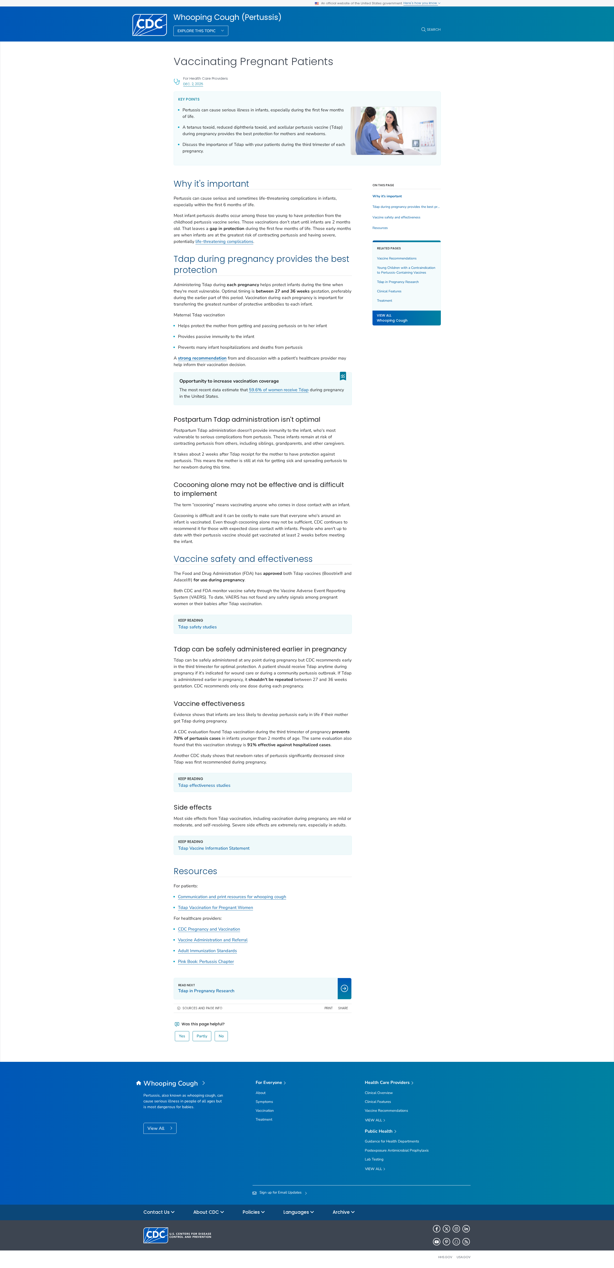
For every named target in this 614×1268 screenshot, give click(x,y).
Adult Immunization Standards (207, 951)
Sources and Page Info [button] (202, 1008)
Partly (202, 1036)
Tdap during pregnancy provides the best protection (406, 207)
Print (329, 1008)
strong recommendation (202, 358)
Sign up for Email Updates (280, 1192)
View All (156, 1128)
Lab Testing (374, 1159)
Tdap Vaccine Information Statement (213, 848)
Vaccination (265, 1110)
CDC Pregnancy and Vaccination (209, 929)
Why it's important (387, 196)
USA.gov (464, 1257)
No (221, 1036)
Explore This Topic (197, 31)
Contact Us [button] (157, 1212)
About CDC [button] (206, 1212)
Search (434, 29)
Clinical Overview (379, 1092)
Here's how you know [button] (420, 3)
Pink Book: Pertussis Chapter (206, 961)
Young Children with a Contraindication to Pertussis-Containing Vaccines (406, 270)
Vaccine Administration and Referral (213, 940)
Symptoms (264, 1101)
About (261, 1092)
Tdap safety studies (197, 627)
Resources (380, 228)
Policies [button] (252, 1212)
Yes (182, 1036)
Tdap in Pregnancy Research (398, 281)
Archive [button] (342, 1212)
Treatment (384, 300)
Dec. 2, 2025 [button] (193, 83)
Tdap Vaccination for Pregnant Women (215, 907)
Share (343, 1008)
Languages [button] (296, 1212)
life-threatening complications (224, 241)
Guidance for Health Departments (392, 1141)
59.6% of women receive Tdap (279, 390)
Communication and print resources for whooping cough (232, 897)
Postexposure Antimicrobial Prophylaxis (397, 1150)
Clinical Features (389, 291)
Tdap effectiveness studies (204, 785)
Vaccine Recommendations (397, 258)
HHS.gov (445, 1257)
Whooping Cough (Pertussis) (227, 17)
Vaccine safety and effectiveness (396, 217)
